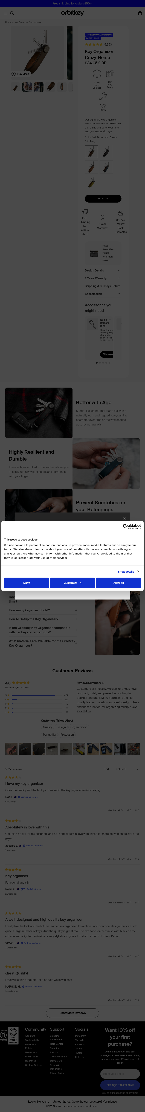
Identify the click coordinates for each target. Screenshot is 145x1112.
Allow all (119, 583)
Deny (26, 583)
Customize (70, 583)
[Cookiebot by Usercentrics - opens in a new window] (125, 526)
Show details (126, 571)
